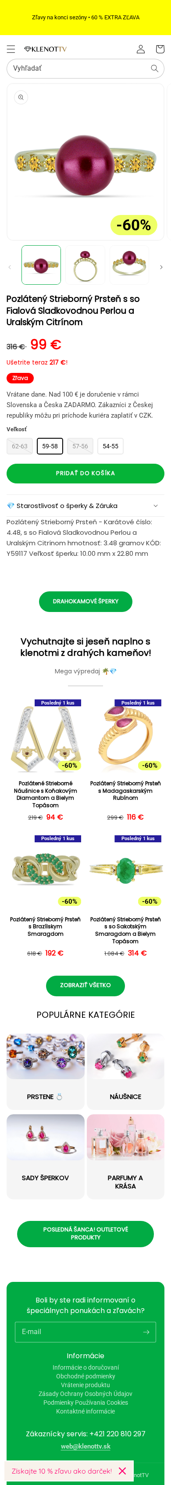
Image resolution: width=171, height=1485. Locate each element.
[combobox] (85, 69)
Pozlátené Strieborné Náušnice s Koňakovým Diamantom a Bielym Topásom (45, 794)
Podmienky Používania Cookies (85, 1402)
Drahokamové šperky (85, 601)
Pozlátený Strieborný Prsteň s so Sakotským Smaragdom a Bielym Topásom (125, 930)
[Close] (122, 1470)
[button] (11, 49)
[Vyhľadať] (154, 68)
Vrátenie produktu (85, 1384)
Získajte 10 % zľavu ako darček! (61, 1471)
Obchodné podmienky (85, 1376)
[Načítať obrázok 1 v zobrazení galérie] (41, 265)
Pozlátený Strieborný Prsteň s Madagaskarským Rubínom (125, 791)
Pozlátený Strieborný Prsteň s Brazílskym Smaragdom (45, 927)
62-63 (20, 446)
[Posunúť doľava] (9, 267)
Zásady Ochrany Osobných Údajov (85, 1393)
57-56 (80, 446)
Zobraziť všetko (85, 985)
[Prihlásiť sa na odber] (146, 1332)
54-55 (110, 446)
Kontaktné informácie (85, 1411)
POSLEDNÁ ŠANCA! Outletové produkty (85, 1233)
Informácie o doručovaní (86, 1367)
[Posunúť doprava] (161, 267)
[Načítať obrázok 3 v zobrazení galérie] (129, 265)
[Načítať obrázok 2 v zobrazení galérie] (85, 265)
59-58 (50, 446)
